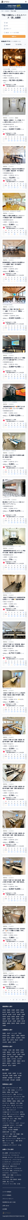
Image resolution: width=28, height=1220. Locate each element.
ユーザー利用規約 (6, 1191)
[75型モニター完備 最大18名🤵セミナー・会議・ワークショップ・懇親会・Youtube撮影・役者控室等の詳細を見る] (14, 308)
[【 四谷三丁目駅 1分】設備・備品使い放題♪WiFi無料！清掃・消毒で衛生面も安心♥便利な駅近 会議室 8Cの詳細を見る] (14, 738)
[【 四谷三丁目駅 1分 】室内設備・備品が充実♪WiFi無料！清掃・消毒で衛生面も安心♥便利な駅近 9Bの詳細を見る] (14, 643)
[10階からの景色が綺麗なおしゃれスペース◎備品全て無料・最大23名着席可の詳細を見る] (14, 214)
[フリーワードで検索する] (3, 32)
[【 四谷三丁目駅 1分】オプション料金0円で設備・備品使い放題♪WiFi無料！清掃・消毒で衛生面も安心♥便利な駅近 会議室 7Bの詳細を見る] (14, 691)
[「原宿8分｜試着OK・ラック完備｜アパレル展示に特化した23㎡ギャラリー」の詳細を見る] (14, 119)
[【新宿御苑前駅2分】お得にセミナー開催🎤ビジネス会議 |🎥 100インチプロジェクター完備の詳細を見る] (14, 357)
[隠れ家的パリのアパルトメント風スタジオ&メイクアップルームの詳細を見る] (14, 501)
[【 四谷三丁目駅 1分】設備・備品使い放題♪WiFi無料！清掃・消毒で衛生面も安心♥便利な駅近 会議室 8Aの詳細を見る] (14, 785)
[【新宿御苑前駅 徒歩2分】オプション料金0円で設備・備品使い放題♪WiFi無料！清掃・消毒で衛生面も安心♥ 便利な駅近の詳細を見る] (14, 549)
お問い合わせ (5, 1205)
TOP (2, 11)
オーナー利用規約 (6, 1195)
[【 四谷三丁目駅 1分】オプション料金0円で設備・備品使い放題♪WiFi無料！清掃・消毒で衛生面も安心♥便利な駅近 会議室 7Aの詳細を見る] (14, 974)
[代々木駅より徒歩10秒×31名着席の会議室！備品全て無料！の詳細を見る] (14, 453)
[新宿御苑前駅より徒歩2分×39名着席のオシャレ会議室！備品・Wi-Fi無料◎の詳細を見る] (14, 261)
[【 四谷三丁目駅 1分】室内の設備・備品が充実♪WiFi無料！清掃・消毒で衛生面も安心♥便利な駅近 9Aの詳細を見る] (14, 879)
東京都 (7, 11)
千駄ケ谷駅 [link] (13, 11)
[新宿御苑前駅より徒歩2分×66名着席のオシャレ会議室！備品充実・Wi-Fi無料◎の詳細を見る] (14, 167)
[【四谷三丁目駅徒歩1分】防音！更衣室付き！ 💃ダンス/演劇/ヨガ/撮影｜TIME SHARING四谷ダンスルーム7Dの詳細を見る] (14, 927)
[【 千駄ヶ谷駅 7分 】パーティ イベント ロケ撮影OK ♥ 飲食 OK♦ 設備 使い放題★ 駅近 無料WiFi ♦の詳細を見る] (14, 71)
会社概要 (4, 1209)
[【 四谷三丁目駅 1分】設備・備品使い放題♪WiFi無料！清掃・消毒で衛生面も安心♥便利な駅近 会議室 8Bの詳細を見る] (14, 831)
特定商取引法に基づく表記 (9, 1202)
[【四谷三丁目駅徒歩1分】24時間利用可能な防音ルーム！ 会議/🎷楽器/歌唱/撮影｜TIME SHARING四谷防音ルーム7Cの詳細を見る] (14, 596)
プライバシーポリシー (7, 1198)
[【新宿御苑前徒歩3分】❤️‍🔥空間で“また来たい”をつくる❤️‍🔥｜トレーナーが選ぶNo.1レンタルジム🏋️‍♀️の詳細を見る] (14, 406)
